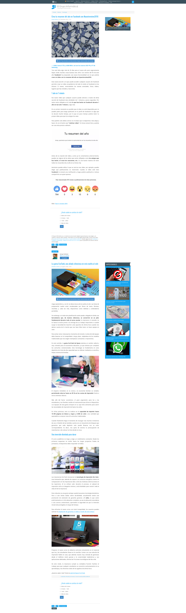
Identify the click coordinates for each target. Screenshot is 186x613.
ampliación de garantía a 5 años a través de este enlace (76, 512)
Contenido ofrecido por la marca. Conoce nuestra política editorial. (75, 576)
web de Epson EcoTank (77, 573)
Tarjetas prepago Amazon (114, 1)
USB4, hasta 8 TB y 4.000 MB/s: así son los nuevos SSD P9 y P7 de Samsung (73, 66)
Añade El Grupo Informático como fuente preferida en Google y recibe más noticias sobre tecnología (76, 61)
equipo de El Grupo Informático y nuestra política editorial (67, 239)
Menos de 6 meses (65, 215)
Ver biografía (64, 258)
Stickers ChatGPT (70, 1)
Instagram (54, 240)
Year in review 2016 (61, 203)
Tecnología (54, 247)
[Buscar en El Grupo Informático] (133, 2)
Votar (62, 226)
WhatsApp (59, 240)
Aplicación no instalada (104, 2)
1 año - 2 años (64, 220)
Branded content (56, 266)
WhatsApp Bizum (103, 1)
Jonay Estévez (55, 19)
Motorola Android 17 (85, 1)
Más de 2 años (64, 223)
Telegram (65, 240)
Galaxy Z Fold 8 (94, 1)
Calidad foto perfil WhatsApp (90, 2)
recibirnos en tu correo (74, 240)
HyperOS (77, 1)
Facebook (94, 239)
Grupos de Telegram (78, 2)
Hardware (54, 608)
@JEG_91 (62, 255)
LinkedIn (67, 255)
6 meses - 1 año (65, 218)
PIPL (111, 2)
